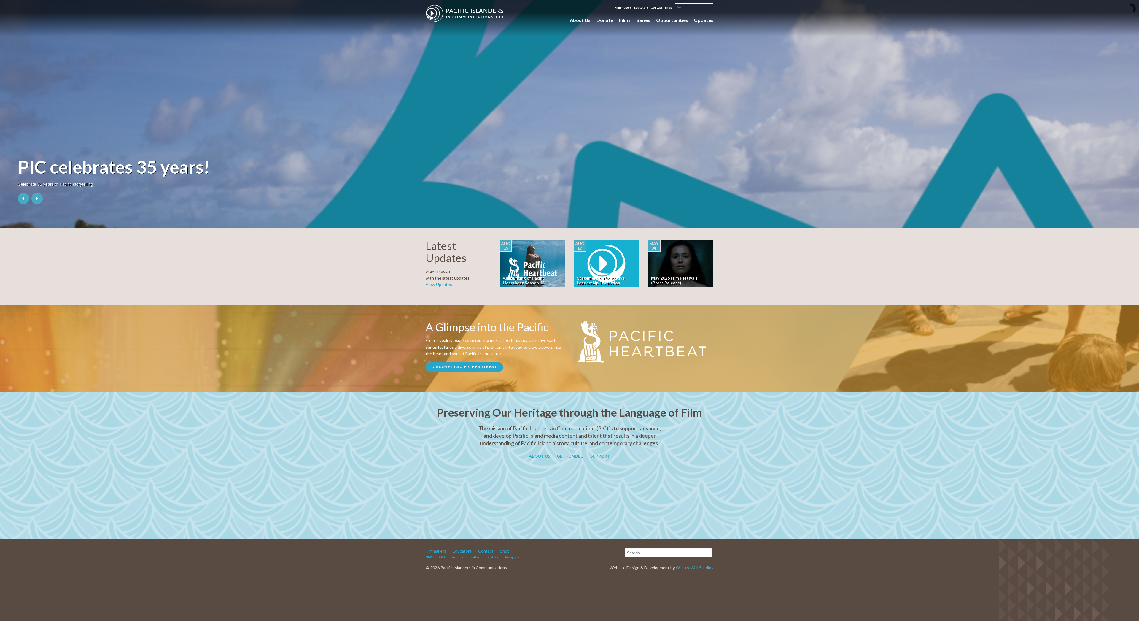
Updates (703, 20)
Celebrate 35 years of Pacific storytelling (55, 184)
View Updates (439, 284)
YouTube (457, 557)
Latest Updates (446, 251)
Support (600, 455)
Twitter (474, 557)
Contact (656, 7)
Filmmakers (623, 7)
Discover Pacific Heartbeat (464, 366)
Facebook (492, 557)
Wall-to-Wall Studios (694, 567)
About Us (580, 20)
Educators (641, 7)
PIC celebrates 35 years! (114, 166)
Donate (604, 20)
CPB (442, 557)
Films (625, 20)
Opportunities (672, 20)
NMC (429, 557)
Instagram (512, 557)
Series (643, 20)
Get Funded (570, 455)
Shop (668, 7)
